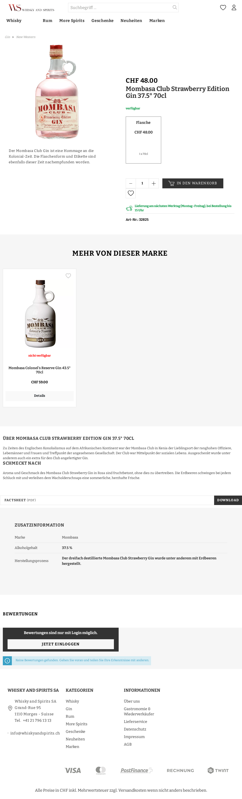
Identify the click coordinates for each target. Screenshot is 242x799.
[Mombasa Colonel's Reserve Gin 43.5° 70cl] (39, 309)
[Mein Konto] (234, 7)
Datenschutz (135, 729)
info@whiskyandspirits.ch (35, 733)
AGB (128, 744)
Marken (72, 746)
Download (228, 500)
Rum (70, 716)
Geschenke (75, 731)
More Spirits (76, 724)
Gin (69, 709)
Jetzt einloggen (60, 644)
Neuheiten (75, 739)
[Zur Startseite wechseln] (33, 7)
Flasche (143, 122)
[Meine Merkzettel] (223, 7)
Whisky (72, 701)
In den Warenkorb (197, 183)
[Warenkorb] (240, 7)
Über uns (132, 701)
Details (39, 396)
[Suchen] (175, 7)
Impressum (134, 736)
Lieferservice (135, 721)
